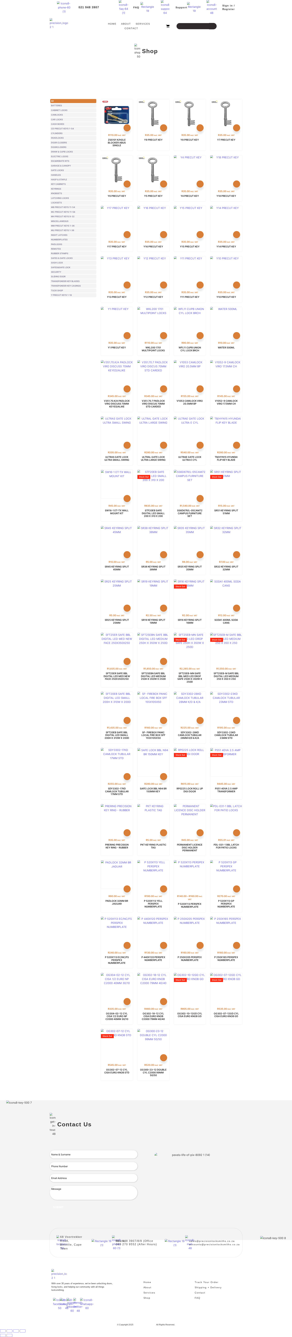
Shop (146, 1298)
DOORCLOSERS (58, 147)
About (126, 23)
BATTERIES (56, 105)
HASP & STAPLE (59, 179)
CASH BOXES (57, 124)
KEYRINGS (56, 189)
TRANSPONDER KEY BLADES (65, 281)
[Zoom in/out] (3, 1330)
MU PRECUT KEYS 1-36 (62, 230)
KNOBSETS (56, 193)
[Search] (213, 26)
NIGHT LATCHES (59, 235)
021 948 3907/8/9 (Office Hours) (134, 1241)
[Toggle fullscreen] (9, 1330)
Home (112, 23)
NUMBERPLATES (59, 239)
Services (143, 23)
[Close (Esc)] (23, 1330)
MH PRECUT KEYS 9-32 (62, 216)
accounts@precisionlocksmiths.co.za (214, 1244)
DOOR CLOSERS (59, 142)
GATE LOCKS (57, 170)
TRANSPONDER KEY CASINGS (66, 286)
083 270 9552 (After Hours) (136, 1244)
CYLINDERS (57, 133)
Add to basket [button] (127, 127)
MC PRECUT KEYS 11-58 (63, 212)
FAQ (136, 7)
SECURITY (56, 272)
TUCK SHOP (57, 290)
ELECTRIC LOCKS (59, 156)
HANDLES (56, 175)
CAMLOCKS (57, 114)
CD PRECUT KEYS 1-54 (62, 128)
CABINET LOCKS (59, 110)
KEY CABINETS (58, 184)
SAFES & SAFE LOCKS (62, 258)
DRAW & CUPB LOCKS (62, 151)
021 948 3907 (89, 7)
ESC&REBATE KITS (60, 161)
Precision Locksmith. (145, 1324)
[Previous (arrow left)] (3, 1335)
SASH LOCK (57, 262)
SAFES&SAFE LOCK (60, 267)
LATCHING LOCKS (60, 198)
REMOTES (56, 249)
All (52, 101)
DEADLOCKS (57, 138)
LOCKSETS (56, 202)
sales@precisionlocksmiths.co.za (212, 1241)
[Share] (16, 1330)
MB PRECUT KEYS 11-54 (63, 207)
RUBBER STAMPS (59, 253)
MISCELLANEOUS (59, 221)
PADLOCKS (56, 244)
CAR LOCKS (57, 119)
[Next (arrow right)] (9, 1335)
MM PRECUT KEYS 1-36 (63, 225)
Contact (131, 28)
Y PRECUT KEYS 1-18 (61, 295)
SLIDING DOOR (58, 276)
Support (181, 7)
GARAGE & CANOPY (61, 165)
